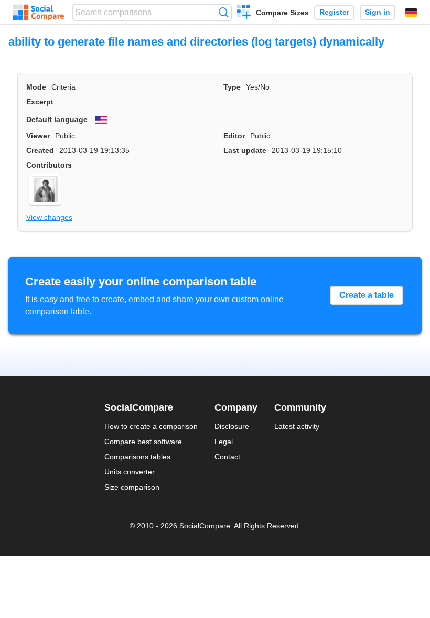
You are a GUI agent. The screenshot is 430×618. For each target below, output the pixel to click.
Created (40, 150)
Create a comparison (244, 13)
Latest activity (296, 426)
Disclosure (231, 426)
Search (224, 12)
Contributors (49, 165)
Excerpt (39, 101)
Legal (223, 441)
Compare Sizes (282, 12)
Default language (57, 119)
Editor (234, 135)
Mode (36, 87)
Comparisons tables (137, 457)
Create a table (366, 295)
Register (334, 12)
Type (232, 87)
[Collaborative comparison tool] (38, 12)
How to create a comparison (151, 426)
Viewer (38, 135)
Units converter (129, 472)
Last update (244, 150)
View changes (49, 217)
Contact (227, 457)
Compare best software (143, 441)
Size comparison (131, 487)
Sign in (377, 12)
